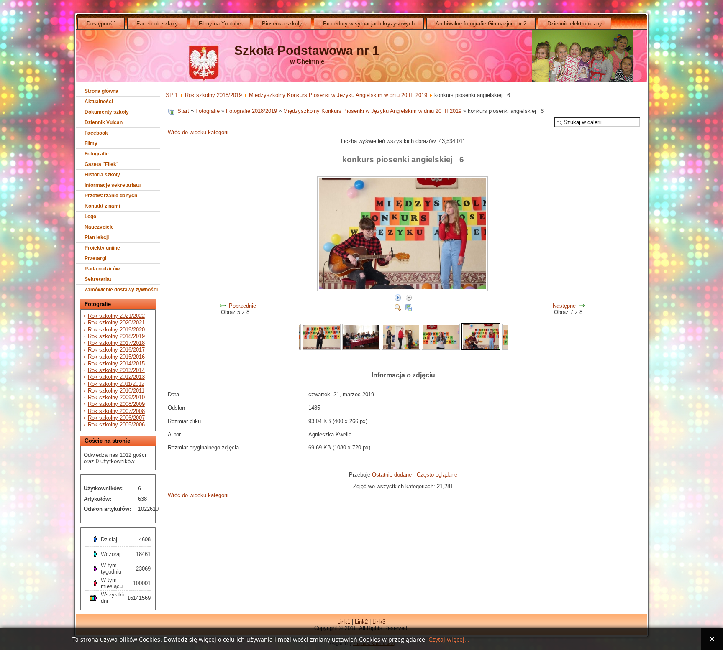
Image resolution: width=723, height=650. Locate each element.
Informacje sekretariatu (113, 185)
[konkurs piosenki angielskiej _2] (322, 348)
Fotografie (97, 154)
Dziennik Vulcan (104, 122)
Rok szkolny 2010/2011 (116, 390)
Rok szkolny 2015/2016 (116, 357)
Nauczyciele (99, 227)
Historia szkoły (102, 175)
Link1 (343, 622)
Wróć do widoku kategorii (198, 132)
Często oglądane (437, 475)
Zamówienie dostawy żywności (121, 290)
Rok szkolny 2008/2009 (116, 404)
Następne (564, 306)
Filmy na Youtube (220, 23)
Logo (90, 216)
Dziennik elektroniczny (574, 23)
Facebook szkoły (157, 23)
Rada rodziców (102, 269)
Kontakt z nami (102, 206)
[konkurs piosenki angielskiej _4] (401, 348)
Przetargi (95, 258)
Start (183, 111)
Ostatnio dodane (392, 475)
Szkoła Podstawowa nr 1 (306, 50)
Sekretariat (98, 279)
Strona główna (101, 91)
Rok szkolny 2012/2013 (116, 377)
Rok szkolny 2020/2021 (116, 322)
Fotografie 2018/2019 (251, 111)
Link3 (378, 622)
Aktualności (99, 102)
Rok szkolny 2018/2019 (116, 336)
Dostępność (101, 23)
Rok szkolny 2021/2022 (116, 316)
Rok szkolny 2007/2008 (116, 411)
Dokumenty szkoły (107, 112)
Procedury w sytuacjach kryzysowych (369, 23)
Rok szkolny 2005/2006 (116, 424)
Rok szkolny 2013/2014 (116, 370)
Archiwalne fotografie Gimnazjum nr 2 (481, 23)
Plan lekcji (97, 237)
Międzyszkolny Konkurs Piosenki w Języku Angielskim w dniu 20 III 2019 (338, 95)
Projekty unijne (102, 248)
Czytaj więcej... (448, 639)
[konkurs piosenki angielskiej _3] (361, 348)
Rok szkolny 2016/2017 (116, 350)
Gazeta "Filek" (102, 164)
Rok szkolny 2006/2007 (116, 418)
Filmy (91, 143)
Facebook (96, 133)
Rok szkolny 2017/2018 (116, 343)
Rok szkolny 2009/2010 (116, 397)
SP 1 (172, 95)
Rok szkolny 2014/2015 (116, 363)
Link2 (361, 622)
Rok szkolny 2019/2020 (116, 329)
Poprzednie (242, 306)
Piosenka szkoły (282, 23)
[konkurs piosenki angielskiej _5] (441, 348)
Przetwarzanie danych (111, 196)
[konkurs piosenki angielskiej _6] (403, 289)
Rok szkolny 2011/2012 (116, 384)
